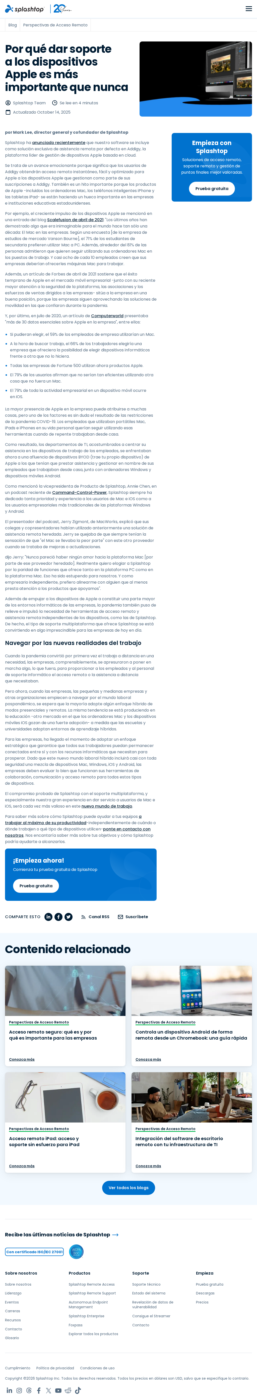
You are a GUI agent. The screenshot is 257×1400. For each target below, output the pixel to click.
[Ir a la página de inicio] (25, 9)
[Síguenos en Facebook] (38, 1390)
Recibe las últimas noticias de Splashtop (57, 1234)
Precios (202, 1302)
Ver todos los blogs (129, 1188)
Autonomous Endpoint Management (88, 1305)
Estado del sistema (148, 1293)
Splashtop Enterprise (86, 1316)
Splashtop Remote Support (92, 1293)
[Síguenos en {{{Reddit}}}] (68, 1390)
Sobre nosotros (21, 1273)
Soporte (140, 1273)
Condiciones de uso (97, 1368)
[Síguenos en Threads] (29, 1390)
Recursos (13, 1320)
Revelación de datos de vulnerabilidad (152, 1305)
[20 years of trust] (58, 9)
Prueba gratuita (212, 189)
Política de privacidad (55, 1368)
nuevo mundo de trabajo (107, 806)
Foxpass (76, 1325)
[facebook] (58, 917)
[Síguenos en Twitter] (48, 1390)
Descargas (205, 1293)
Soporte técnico (146, 1284)
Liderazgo (13, 1293)
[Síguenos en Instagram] (19, 1390)
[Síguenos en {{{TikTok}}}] (78, 1390)
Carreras (12, 1311)
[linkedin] (48, 917)
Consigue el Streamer (151, 1316)
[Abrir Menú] (249, 9)
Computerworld (107, 316)
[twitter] (69, 917)
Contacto (13, 1329)
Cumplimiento (17, 1368)
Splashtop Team (29, 103)
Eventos (12, 1302)
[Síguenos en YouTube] (58, 1390)
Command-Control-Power (79, 492)
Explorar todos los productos (93, 1333)
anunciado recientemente (58, 143)
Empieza (204, 1273)
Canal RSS (99, 917)
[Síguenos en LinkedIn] (9, 1390)
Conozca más (22, 1059)
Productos (79, 1273)
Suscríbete (136, 917)
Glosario (12, 1337)
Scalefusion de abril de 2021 (75, 220)
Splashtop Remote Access (92, 1284)
